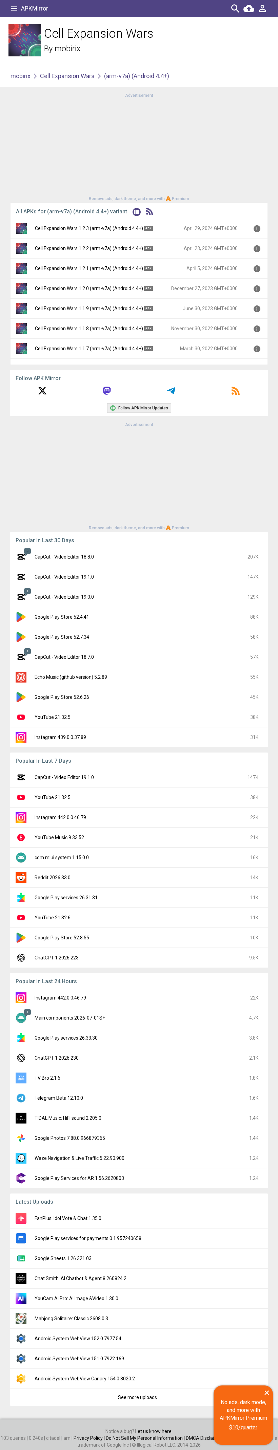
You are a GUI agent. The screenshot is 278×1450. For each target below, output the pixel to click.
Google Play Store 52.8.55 (62, 937)
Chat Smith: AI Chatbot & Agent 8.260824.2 (80, 1278)
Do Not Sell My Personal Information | (146, 1438)
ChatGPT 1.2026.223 (57, 957)
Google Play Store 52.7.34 (62, 637)
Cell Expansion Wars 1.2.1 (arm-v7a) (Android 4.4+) (89, 268)
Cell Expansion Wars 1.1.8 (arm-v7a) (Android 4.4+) (89, 328)
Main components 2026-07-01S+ (70, 1018)
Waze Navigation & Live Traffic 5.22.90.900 (79, 1158)
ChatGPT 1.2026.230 (57, 1058)
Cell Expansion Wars (67, 75)
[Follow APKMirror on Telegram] (171, 393)
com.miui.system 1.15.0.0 (62, 857)
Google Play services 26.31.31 (66, 897)
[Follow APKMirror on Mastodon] (107, 393)
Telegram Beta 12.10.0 (59, 1098)
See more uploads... (139, 1397)
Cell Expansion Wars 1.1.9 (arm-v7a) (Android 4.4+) (89, 308)
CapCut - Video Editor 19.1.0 (64, 577)
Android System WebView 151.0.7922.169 (79, 1358)
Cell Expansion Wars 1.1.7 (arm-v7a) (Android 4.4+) (89, 348)
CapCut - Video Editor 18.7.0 (64, 657)
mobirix (68, 48)
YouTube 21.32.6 (53, 917)
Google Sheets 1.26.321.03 (63, 1258)
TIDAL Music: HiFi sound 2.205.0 (68, 1118)
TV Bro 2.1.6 (47, 1078)
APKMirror (34, 8)
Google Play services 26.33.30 (66, 1038)
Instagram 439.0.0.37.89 (60, 737)
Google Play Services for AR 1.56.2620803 (79, 1178)
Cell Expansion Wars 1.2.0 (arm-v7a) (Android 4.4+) (89, 288)
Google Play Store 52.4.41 (62, 617)
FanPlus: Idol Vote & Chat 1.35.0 (68, 1218)
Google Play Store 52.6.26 (62, 697)
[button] (137, 213)
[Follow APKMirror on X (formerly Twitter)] (42, 393)
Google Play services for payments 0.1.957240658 (88, 1238)
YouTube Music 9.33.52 (59, 837)
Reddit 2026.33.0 (53, 877)
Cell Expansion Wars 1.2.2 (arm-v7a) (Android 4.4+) (89, 248)
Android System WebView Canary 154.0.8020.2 (85, 1378)
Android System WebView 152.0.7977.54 (78, 1338)
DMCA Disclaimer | (206, 1438)
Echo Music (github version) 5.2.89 (71, 677)
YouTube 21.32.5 (53, 717)
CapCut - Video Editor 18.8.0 (64, 557)
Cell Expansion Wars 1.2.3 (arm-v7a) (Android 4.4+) (89, 228)
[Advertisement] (139, 146)
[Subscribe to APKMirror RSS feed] (236, 393)
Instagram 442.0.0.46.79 (60, 817)
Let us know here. (154, 1431)
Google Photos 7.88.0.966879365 (70, 1138)
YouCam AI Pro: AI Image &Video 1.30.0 (76, 1298)
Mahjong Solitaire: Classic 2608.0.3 (71, 1318)
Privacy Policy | (90, 1438)
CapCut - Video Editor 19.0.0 (64, 597)
